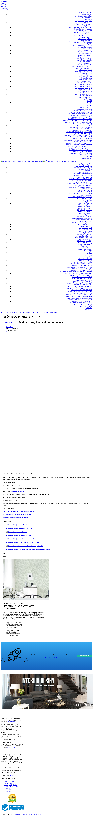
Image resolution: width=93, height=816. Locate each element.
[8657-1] (21, 379)
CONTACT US (85, 656)
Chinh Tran (9, 327)
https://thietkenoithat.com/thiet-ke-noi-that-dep (53, 658)
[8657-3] (21, 424)
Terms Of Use (37, 814)
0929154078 (11, 747)
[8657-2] (21, 470)
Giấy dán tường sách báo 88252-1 (19, 535)
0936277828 (11, 722)
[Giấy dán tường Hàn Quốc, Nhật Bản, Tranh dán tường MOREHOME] (5, 9)
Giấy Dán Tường (17, 814)
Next (12, 322)
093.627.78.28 (14, 775)
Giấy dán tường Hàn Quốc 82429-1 (19, 528)
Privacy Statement (28, 814)
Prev (5, 322)
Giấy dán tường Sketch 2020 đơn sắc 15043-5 (23, 542)
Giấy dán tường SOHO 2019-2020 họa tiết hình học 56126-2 (28, 549)
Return (8, 332)
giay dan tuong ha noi (18, 491)
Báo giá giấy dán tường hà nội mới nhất (15, 517)
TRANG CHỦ (6, 313)
